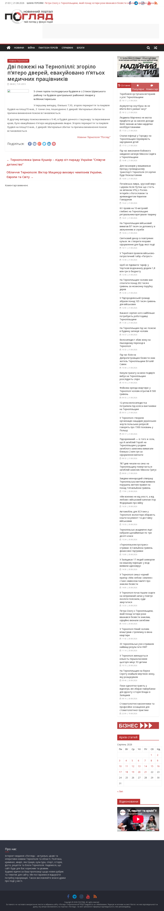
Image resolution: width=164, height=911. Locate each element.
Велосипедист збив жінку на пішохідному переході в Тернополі (135, 343)
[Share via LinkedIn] (49, 143)
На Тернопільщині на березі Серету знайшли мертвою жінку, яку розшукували (137, 674)
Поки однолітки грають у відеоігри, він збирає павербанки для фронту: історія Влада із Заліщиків (137, 690)
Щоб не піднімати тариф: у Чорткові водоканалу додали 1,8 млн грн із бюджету (137, 268)
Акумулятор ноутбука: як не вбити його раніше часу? (135, 107)
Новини (19, 47)
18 (126, 771)
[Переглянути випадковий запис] (155, 47)
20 (139, 771)
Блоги (80, 47)
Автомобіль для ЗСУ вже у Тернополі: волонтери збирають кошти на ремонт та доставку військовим (137, 516)
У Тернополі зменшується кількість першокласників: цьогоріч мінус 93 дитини (134, 658)
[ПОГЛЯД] (8, 47)
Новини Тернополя (18, 60)
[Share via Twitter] (44, 143)
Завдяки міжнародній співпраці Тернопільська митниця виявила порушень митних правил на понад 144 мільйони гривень (137, 483)
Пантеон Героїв (48, 47)
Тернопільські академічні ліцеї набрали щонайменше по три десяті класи (136, 532)
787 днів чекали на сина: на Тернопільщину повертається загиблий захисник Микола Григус (138, 466)
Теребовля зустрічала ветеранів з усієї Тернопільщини (137, 95)
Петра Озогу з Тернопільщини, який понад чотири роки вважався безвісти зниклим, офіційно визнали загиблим (136, 615)
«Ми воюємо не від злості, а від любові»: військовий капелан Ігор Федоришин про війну (138, 499)
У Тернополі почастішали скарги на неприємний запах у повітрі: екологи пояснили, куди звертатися (137, 597)
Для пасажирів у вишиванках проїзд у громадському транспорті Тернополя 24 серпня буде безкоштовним (138, 170)
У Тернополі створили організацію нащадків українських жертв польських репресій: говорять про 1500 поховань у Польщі (138, 424)
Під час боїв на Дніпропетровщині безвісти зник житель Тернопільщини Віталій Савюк (137, 359)
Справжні (67, 47)
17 (120, 771)
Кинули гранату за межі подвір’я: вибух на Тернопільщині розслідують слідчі (137, 376)
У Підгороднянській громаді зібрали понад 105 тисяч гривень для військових (138, 301)
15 (152, 766)
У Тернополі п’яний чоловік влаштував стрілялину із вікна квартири (136, 632)
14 (145, 766)
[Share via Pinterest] (54, 143)
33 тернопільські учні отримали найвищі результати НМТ (137, 645)
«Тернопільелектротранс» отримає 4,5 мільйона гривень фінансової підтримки (136, 547)
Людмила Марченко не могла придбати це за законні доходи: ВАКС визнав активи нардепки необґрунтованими (137, 122)
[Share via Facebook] (30, 143)
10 (120, 766)
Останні (125, 85)
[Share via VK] (35, 143)
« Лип (120, 791)
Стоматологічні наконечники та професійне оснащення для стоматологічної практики (137, 706)
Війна (31, 47)
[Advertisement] (100, 31)
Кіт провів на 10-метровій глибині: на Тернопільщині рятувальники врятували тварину (138, 211)
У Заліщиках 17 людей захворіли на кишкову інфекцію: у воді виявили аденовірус (137, 562)
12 (133, 766)
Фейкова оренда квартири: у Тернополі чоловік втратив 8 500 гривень (138, 391)
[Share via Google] (39, 143)
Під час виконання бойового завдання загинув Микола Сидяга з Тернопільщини (138, 153)
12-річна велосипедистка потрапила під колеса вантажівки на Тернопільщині (138, 406)
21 (145, 771)
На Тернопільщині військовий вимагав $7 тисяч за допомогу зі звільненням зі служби (137, 226)
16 (158, 766)
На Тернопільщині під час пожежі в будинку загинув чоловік (138, 329)
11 (126, 766)
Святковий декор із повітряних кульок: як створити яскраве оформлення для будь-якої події (137, 241)
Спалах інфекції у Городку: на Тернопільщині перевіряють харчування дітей (135, 138)
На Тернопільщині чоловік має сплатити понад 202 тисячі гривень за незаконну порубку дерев (136, 284)
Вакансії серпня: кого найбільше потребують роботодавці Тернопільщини (137, 316)
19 (133, 771)
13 (139, 766)
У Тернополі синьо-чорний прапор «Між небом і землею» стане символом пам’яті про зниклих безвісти (136, 579)
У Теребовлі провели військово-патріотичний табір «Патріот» (137, 255)
